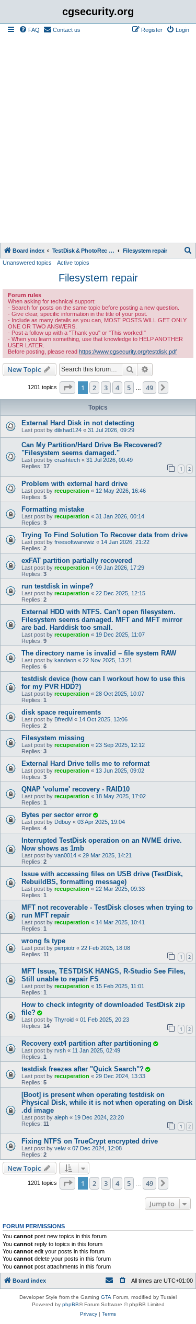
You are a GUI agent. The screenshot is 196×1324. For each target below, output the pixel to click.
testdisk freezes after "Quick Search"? (82, 1069)
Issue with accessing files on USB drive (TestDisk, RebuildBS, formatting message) (102, 878)
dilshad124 (68, 430)
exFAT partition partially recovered (76, 560)
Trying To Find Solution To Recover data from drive (104, 535)
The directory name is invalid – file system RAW (98, 653)
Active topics (73, 262)
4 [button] (117, 387)
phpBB (70, 1304)
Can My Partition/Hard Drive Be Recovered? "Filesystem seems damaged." (91, 449)
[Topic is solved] (95, 815)
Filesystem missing (53, 738)
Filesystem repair (98, 278)
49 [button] (149, 387)
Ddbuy (62, 822)
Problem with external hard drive (74, 484)
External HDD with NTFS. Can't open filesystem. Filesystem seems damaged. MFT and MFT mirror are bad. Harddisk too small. (101, 619)
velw (60, 1148)
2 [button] (94, 387)
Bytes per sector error (56, 815)
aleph (61, 1117)
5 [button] (129, 387)
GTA (106, 1297)
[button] (67, 387)
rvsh (60, 1050)
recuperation (71, 491)
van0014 (65, 855)
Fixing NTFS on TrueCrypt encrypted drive (89, 1141)
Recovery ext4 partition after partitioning (86, 1043)
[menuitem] (29, 30)
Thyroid (64, 1019)
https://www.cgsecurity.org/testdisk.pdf (128, 351)
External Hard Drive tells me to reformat (85, 763)
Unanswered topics (27, 262)
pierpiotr (64, 948)
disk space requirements (61, 712)
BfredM (63, 719)
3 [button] (106, 387)
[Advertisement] (98, 139)
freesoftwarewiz (74, 542)
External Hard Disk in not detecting (77, 423)
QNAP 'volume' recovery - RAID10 (75, 789)
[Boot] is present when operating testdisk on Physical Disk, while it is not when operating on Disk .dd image (106, 1102)
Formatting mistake (52, 509)
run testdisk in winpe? (57, 586)
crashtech (67, 460)
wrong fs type (43, 941)
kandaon (65, 660)
